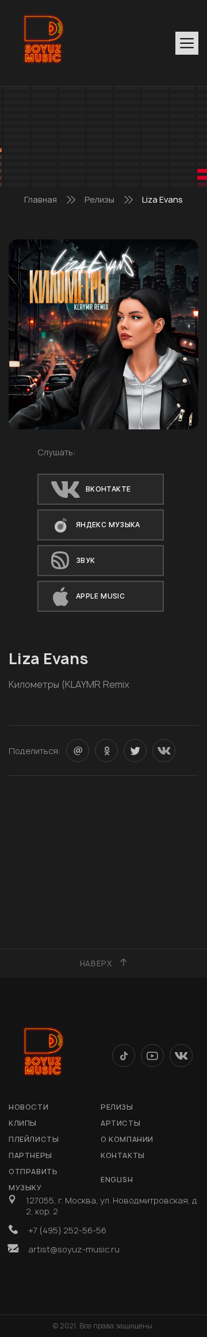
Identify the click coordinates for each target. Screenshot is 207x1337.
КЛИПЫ (23, 1123)
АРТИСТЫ (120, 1123)
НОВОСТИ (28, 1107)
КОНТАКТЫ (123, 1155)
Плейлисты (34, 1139)
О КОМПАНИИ (127, 1139)
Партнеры (30, 1155)
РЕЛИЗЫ (117, 1107)
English (117, 1179)
